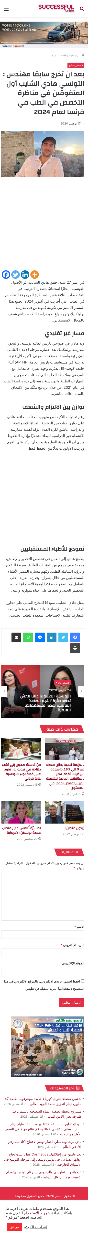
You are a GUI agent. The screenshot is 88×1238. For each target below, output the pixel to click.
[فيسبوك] (75, 637)
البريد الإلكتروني (72, 945)
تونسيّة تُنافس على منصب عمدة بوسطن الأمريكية (21, 830)
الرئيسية (75, 55)
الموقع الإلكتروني (73, 963)
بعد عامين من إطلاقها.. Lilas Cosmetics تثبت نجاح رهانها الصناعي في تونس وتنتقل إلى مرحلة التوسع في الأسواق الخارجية (42, 1159)
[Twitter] (15, 274)
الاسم (79, 927)
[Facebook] (6, 274)
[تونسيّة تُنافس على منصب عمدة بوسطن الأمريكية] (21, 812)
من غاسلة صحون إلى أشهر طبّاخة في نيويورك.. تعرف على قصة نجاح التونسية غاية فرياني (21, 772)
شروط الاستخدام (36, 1213)
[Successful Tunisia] (56, 8)
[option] (42, 691)
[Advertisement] (44, 226)
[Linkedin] (25, 274)
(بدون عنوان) (75, 828)
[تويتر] (63, 637)
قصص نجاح (59, 55)
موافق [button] (14, 1227)
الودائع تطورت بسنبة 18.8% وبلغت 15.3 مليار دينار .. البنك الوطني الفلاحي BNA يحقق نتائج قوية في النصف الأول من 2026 (42, 1129)
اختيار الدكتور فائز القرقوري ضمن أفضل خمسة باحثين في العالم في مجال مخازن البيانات (43, 703)
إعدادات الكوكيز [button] (35, 1227)
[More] (34, 274)
